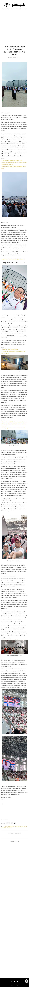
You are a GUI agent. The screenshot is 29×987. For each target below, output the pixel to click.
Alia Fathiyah (16, 985)
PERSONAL (9, 827)
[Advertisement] (14, 27)
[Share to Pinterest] (12, 823)
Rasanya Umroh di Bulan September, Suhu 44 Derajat (14, 422)
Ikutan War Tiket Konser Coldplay (10, 349)
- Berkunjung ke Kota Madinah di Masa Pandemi (13, 428)
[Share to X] (9, 823)
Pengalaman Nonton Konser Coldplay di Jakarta (12, 259)
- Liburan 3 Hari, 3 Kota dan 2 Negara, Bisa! (11, 160)
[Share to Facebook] (7, 823)
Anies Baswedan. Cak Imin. (11, 826)
